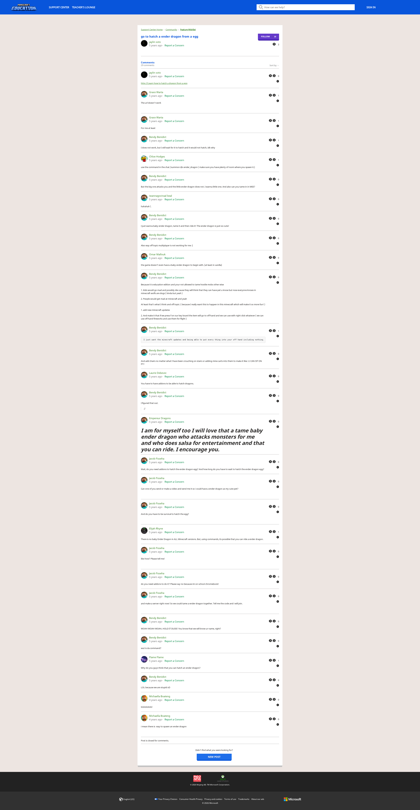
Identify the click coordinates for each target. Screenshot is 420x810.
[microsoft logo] (292, 799)
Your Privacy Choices (167, 799)
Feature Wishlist (188, 29)
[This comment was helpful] (270, 75)
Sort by (273, 65)
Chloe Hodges (157, 156)
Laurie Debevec (158, 372)
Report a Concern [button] (174, 45)
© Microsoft (210, 803)
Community (171, 29)
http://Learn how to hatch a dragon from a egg (164, 83)
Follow (265, 36)
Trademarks (243, 799)
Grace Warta (156, 92)
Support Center (59, 7)
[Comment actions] (277, 81)
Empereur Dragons (160, 418)
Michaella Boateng (159, 696)
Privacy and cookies (213, 799)
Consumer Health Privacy (190, 799)
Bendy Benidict (157, 137)
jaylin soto (155, 42)
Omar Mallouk (157, 254)
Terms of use (230, 799)
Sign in (371, 7)
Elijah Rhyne (156, 528)
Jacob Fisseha (156, 458)
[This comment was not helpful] (274, 75)
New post (214, 756)
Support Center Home (152, 29)
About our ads (257, 799)
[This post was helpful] (274, 44)
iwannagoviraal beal (160, 195)
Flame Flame (156, 657)
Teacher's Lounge (83, 7)
